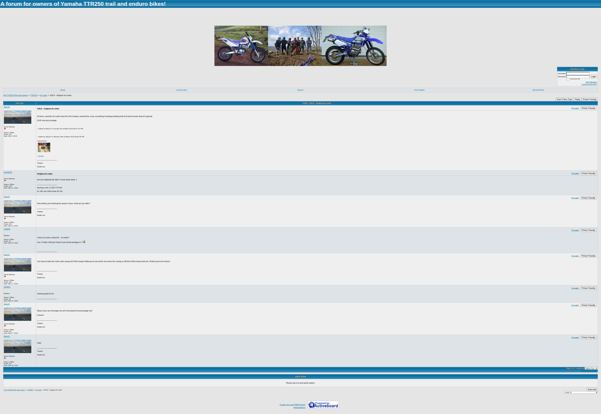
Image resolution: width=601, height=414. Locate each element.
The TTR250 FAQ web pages (15, 95)
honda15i (8, 172)
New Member (591, 82)
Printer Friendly (590, 99)
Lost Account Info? (589, 84)
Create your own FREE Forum (292, 405)
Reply (577, 99)
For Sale (43, 95)
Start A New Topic (565, 99)
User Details (419, 90)
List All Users (181, 90)
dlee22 (7, 107)
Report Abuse (299, 407)
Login (593, 76)
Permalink (575, 108)
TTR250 (33, 95)
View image (41, 156)
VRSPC (7, 229)
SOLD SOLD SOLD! (589, 371)
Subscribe (592, 389)
